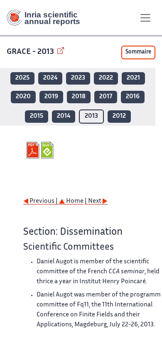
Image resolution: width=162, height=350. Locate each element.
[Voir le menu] (145, 18)
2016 (133, 97)
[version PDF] (34, 150)
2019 (51, 97)
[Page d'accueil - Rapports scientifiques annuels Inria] (46, 17)
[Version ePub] (48, 150)
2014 (63, 116)
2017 (105, 97)
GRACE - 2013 (31, 52)
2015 (36, 116)
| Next (94, 201)
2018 (79, 97)
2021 (133, 78)
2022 (106, 78)
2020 (23, 97)
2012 (119, 116)
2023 (78, 78)
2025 (22, 78)
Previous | (43, 201)
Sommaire (138, 52)
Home (74, 201)
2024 (50, 78)
